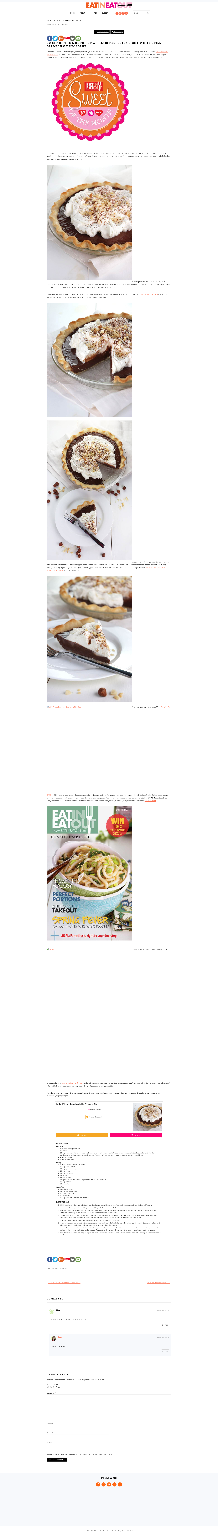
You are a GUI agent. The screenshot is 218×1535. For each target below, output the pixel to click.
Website (50, 1442)
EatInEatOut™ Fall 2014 (149, 294)
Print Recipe (118, 32)
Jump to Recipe (103, 32)
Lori (60, 1337)
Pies (66, 1268)
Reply (165, 1325)
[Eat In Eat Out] (109, 7)
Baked (56, 1268)
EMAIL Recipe (95, 1109)
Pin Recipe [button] (137, 1135)
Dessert (61, 1268)
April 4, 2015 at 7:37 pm (163, 1310)
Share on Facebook (95, 1117)
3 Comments (64, 24)
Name (50, 1424)
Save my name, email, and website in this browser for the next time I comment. (79, 1454)
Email (50, 1433)
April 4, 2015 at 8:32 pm (163, 1337)
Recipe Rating (52, 1384)
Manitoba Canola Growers (73, 1083)
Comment (51, 1393)
